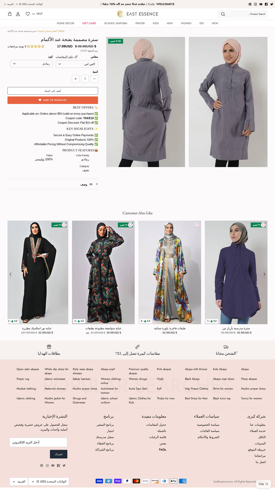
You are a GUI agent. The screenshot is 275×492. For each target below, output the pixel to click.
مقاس (94, 56)
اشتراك (58, 454)
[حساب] (18, 14)
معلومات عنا (258, 425)
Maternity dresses (55, 389)
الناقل (262, 437)
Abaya (245, 369)
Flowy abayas (249, 379)
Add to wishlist (55, 100)
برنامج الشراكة (104, 449)
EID (202, 23)
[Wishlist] (27, 13)
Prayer (140, 23)
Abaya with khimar (196, 369)
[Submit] (223, 14)
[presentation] (10, 274)
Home (61, 31)
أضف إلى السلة (53, 91)
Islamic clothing (26, 398)
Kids (156, 23)
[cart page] (9, 14)
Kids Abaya (220, 369)
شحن (163, 443)
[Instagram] (255, 4)
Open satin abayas (28, 369)
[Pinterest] (250, 4)
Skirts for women (223, 389)
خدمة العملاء (258, 431)
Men (170, 23)
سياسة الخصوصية (208, 425)
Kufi (159, 389)
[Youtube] (260, 4)
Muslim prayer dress (253, 389)
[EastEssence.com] (138, 14)
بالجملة (161, 431)
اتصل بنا (261, 462)
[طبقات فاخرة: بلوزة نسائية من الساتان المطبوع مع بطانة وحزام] (169, 272)
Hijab (160, 379)
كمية (95, 71)
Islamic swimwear (55, 379)
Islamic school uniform (109, 400)
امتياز (110, 431)
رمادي (46, 64)
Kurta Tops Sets (138, 389)
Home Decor (65, 23)
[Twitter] (271, 4)
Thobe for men (166, 398)
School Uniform (115, 23)
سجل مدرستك (105, 437)
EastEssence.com (223, 481)
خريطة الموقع (257, 449)
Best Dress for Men (196, 398)
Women (186, 23)
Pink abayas (164, 369)
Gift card (89, 23)
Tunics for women (251, 398)
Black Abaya (192, 379)
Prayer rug (23, 379)
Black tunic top (222, 398)
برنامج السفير (105, 425)
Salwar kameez (81, 379)
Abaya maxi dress (223, 379)
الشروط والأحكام (208, 437)
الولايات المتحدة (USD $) (30, 4)
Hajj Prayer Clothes (196, 389)
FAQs (162, 449)
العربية (10, 4)
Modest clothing (26, 389)
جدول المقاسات (156, 425)
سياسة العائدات (209, 431)
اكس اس (89, 64)
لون (50, 56)
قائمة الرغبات (157, 437)
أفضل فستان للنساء (47, 31)
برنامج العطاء (105, 443)
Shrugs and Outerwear (79, 400)
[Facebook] (266, 4)
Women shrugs (138, 379)
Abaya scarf (108, 369)
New (215, 23)
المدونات (260, 443)
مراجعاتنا (260, 456)
